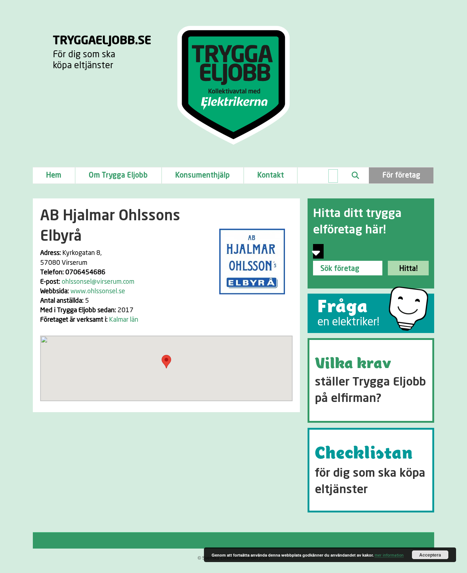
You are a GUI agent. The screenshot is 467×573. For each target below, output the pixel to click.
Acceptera (430, 554)
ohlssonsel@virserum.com (98, 282)
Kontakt (270, 175)
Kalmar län (123, 320)
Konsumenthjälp (202, 175)
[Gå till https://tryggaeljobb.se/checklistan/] (370, 470)
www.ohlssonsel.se (97, 291)
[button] (166, 361)
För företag (401, 175)
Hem (53, 175)
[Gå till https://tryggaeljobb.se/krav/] (370, 380)
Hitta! (408, 268)
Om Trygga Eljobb (118, 175)
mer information (389, 555)
